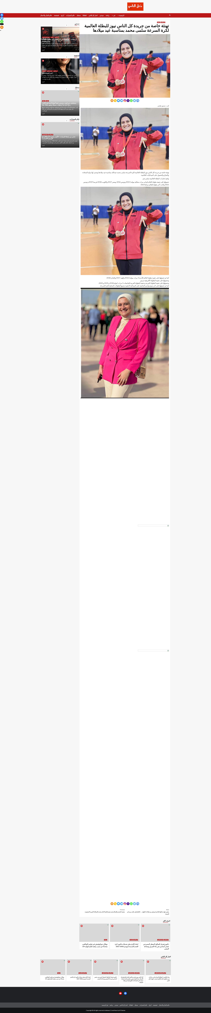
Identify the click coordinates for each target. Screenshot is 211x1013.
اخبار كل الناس (93, 15)
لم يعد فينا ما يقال (47, 75)
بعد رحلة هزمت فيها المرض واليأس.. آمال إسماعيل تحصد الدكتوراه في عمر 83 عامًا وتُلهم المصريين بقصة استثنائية (59, 42)
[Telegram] (121, 100)
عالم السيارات (70, 15)
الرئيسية (121, 15)
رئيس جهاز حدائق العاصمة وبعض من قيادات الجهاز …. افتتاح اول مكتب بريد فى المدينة (148, 912)
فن (114, 15)
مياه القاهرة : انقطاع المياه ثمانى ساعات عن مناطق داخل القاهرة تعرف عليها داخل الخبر (159, 978)
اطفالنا (85, 15)
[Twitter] (134, 100)
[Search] (170, 15)
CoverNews (114, 1010)
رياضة (107, 15)
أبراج (62, 15)
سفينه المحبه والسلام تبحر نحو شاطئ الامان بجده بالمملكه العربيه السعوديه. (105, 911)
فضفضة (56, 15)
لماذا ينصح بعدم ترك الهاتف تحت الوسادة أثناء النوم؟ (57, 107)
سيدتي (102, 15)
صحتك (79, 15)
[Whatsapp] (131, 100)
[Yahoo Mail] (128, 100)
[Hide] (0, 30)
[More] (112, 100)
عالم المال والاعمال (46, 15)
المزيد (43, 50)
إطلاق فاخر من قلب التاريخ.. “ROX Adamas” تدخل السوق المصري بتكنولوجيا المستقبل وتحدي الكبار (59, 136)
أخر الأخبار (163, 22)
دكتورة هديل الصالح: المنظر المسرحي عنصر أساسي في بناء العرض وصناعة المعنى (156, 946)
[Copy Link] (115, 100)
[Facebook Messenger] (118, 100)
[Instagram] (124, 100)
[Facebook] (137, 100)
